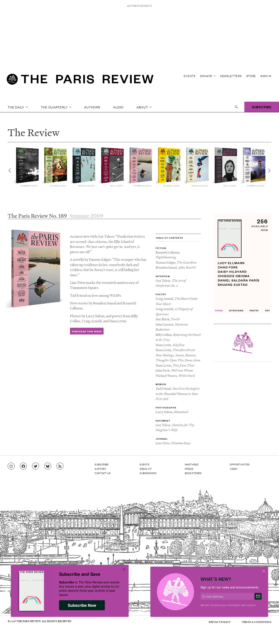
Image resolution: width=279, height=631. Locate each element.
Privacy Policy (220, 622)
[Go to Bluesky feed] (47, 466)
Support (100, 469)
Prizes (189, 469)
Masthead (192, 464)
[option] (27, 167)
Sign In (265, 76)
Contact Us (103, 473)
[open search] (236, 107)
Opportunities (240, 464)
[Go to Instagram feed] (11, 466)
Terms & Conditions (256, 622)
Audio (118, 107)
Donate (206, 76)
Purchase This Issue (87, 331)
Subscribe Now (82, 605)
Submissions (148, 473)
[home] (80, 81)
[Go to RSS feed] (59, 466)
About (142, 107)
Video (233, 469)
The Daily (16, 107)
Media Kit (146, 469)
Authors (92, 107)
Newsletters (231, 76)
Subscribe (261, 107)
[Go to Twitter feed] (35, 466)
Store (251, 76)
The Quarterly (54, 107)
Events (190, 76)
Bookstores (193, 473)
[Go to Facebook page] (23, 466)
